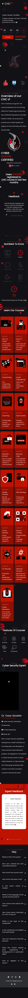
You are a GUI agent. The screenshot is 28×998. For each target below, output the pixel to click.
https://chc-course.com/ (14, 163)
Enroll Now (7, 37)
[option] (5, 83)
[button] (6, 235)
